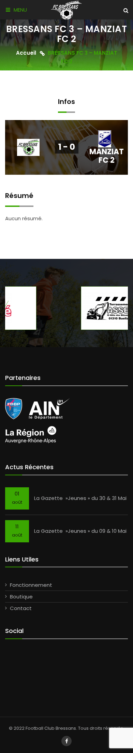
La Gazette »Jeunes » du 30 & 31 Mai (80, 498)
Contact (21, 608)
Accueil (26, 53)
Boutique (21, 596)
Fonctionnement (31, 585)
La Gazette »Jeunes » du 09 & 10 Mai (80, 530)
